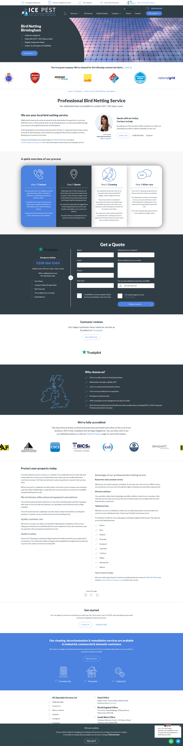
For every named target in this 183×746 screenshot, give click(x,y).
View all (128, 67)
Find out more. (114, 735)
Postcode (80, 281)
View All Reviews (91, 337)
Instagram (56, 719)
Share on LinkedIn (97, 595)
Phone (79, 270)
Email (79, 260)
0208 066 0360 (156, 8)
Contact (138, 13)
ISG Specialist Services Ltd (38, 11)
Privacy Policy (129, 297)
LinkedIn (55, 714)
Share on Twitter (91, 595)
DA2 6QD (112, 703)
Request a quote (135, 304)
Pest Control (89, 91)
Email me (149, 135)
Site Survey (88, 13)
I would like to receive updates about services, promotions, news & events (97, 295)
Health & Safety (102, 13)
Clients (128, 13)
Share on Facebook (85, 595)
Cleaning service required (127, 250)
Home (65, 13)
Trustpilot (97, 330)
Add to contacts (105, 138)
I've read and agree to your (134, 296)
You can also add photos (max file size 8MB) (133, 281)
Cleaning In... (78, 91)
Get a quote (152, 13)
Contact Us (56, 706)
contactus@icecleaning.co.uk (32, 142)
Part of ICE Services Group (145, 3)
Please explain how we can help (129, 260)
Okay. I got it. (91, 741)
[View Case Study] (24, 78)
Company (115, 13)
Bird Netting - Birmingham (105, 91)
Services (74, 13)
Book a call (123, 135)
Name (79, 250)
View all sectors (91, 658)
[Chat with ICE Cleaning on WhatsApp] (171, 741)
